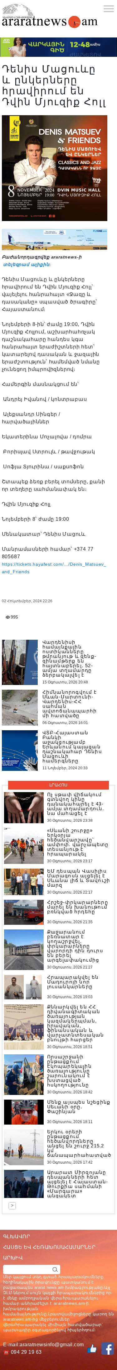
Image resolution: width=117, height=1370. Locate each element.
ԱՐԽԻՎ (13, 1257)
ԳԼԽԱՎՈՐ (16, 1236)
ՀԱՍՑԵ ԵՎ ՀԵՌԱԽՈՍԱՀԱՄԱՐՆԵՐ (49, 1247)
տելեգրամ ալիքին (25, 264)
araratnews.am (69, 1303)
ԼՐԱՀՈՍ (58, 784)
